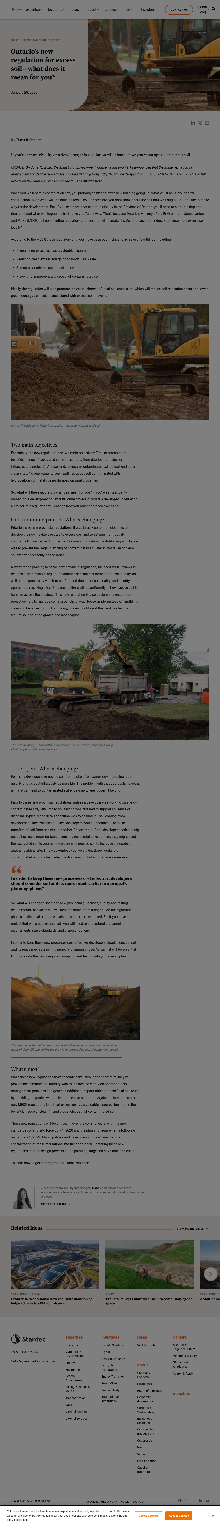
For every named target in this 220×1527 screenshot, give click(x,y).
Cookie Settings (148, 1515)
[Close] (213, 1515)
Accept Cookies (179, 1515)
